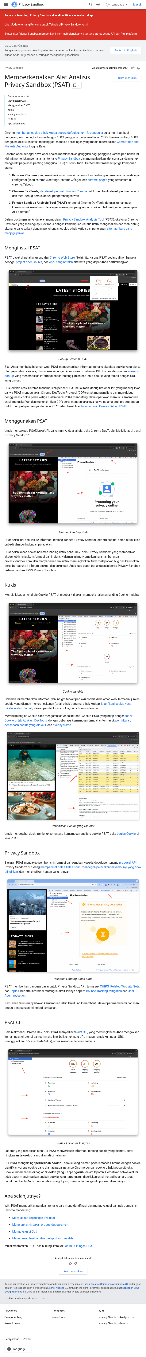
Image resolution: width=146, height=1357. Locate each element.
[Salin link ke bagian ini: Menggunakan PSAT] (51, 421)
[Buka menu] (6, 4)
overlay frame (62, 725)
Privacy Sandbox (14, 67)
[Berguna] (133, 68)
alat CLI (82, 1032)
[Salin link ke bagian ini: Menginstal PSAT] (44, 248)
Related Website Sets (125, 986)
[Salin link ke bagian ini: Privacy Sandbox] (43, 853)
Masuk (137, 4)
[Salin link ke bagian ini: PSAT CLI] (26, 1023)
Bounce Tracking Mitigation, (104, 991)
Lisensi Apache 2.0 (57, 1287)
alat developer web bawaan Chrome (63, 191)
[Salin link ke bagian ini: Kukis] (20, 585)
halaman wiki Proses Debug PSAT (103, 406)
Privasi (27, 1339)
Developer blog (13, 1317)
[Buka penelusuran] (91, 4)
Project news (12, 1323)
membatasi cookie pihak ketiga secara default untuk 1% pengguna (59, 133)
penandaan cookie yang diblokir (25, 725)
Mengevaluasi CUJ (24, 1231)
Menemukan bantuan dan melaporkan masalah (42, 1238)
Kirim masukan (127, 78)
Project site (58, 1317)
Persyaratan (12, 1339)
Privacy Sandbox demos (113, 1323)
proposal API (128, 862)
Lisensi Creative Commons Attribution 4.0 (105, 1284)
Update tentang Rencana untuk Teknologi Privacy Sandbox (46, 24)
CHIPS (104, 986)
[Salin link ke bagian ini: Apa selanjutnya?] (44, 1196)
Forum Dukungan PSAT (78, 1246)
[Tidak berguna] (138, 68)
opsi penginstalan (61, 262)
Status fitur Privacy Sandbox (22, 33)
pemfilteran (122, 720)
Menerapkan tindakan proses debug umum (40, 1224)
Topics (14, 991)
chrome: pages (97, 180)
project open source (29, 262)
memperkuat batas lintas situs (60, 867)
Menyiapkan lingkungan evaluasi (33, 1218)
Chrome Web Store (62, 257)
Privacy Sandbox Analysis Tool (83, 219)
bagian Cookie (126, 833)
